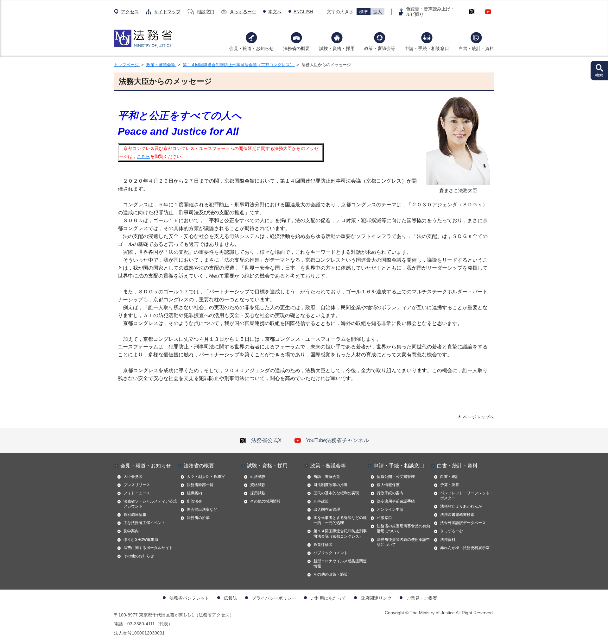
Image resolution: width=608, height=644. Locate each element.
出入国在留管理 (327, 509)
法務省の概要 (296, 48)
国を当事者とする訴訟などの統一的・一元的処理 (340, 520)
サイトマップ (167, 11)
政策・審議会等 (379, 48)
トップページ (127, 64)
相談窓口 (205, 11)
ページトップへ (478, 417)
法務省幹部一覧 (200, 485)
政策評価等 (323, 545)
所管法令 (194, 501)
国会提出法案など (202, 509)
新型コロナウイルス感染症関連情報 (340, 563)
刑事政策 (321, 501)
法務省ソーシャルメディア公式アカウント (150, 503)
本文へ (275, 11)
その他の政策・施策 (331, 574)
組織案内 (194, 493)
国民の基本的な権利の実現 (336, 493)
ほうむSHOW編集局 (141, 539)
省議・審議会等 (327, 476)
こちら (143, 156)
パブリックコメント (331, 553)
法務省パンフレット (189, 598)
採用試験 (257, 493)
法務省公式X (266, 440)
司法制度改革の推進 (331, 485)
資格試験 (257, 485)
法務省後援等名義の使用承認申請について (403, 542)
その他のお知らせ (139, 556)
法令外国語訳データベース (463, 523)
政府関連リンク (376, 598)
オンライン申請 (390, 509)
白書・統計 (449, 476)
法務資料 (447, 539)
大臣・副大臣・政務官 (206, 476)
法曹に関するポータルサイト (148, 548)
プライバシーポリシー (274, 598)
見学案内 (131, 531)
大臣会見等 (133, 476)
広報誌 (230, 598)
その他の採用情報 (265, 501)
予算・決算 (449, 485)
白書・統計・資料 (476, 48)
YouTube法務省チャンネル (337, 440)
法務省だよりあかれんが (461, 506)
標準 (363, 11)
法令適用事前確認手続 (396, 501)
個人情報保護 (388, 485)
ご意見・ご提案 (421, 598)
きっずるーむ (243, 11)
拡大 (377, 11)
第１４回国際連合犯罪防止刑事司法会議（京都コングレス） (239, 64)
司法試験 (257, 476)
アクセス (130, 11)
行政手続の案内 (390, 493)
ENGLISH (303, 11)
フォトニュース (137, 493)
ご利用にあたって (328, 598)
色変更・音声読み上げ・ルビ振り (430, 11)
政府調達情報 (135, 514)
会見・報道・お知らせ (251, 48)
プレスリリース (137, 485)
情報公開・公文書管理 (396, 476)
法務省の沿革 (198, 518)
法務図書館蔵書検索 (457, 514)
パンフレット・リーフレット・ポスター (466, 495)
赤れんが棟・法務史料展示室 (465, 548)
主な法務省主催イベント (144, 523)
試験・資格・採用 (337, 48)
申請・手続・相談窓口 (427, 48)
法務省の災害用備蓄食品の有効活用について (403, 528)
